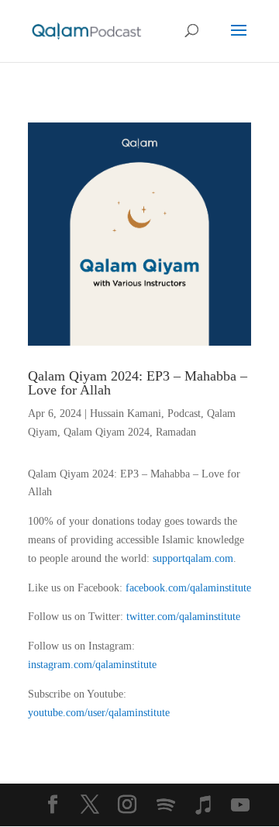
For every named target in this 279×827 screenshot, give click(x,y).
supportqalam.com (193, 558)
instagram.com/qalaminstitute (92, 664)
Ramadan (176, 432)
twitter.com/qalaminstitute (183, 616)
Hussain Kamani (125, 413)
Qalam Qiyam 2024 (107, 432)
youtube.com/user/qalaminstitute (99, 712)
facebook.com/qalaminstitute (188, 588)
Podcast (184, 413)
